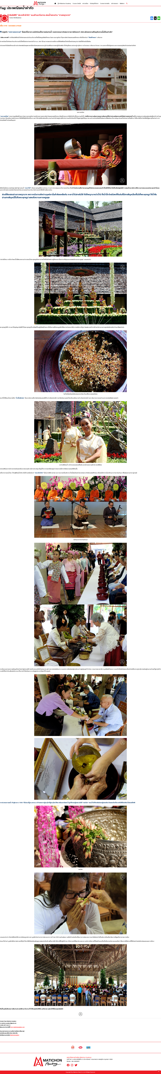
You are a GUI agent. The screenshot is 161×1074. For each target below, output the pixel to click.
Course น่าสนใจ (77, 4)
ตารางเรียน (85, 4)
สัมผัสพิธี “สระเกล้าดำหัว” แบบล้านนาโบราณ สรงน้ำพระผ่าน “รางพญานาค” (40, 15)
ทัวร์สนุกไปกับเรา (94, 4)
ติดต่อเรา (122, 4)
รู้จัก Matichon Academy (64, 4)
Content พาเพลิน (104, 4)
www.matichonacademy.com (17, 1027)
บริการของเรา (114, 4)
